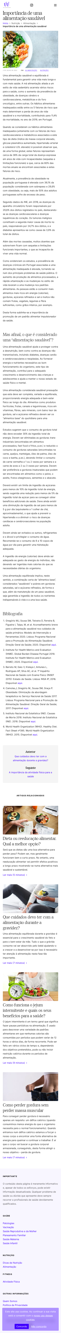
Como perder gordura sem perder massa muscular (26, 1107)
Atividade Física (11, 1281)
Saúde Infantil (10, 1243)
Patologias (8, 1223)
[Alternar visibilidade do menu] (55, 5)
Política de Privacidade (15, 1305)
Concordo (21, 1326)
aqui (53, 644)
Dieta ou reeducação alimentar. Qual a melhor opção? (29, 841)
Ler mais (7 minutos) (15, 963)
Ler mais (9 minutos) (15, 1062)
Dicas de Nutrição (12, 1262)
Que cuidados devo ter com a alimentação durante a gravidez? (28, 922)
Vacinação (8, 1227)
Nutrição (44, 70)
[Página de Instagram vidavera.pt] (31, 5)
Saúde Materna (11, 1239)
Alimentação (31, 70)
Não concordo (39, 1326)
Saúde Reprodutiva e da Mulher (20, 1231)
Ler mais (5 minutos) (15, 875)
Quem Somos (10, 1301)
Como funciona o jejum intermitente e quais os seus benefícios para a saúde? (27, 1010)
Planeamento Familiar (14, 1235)
